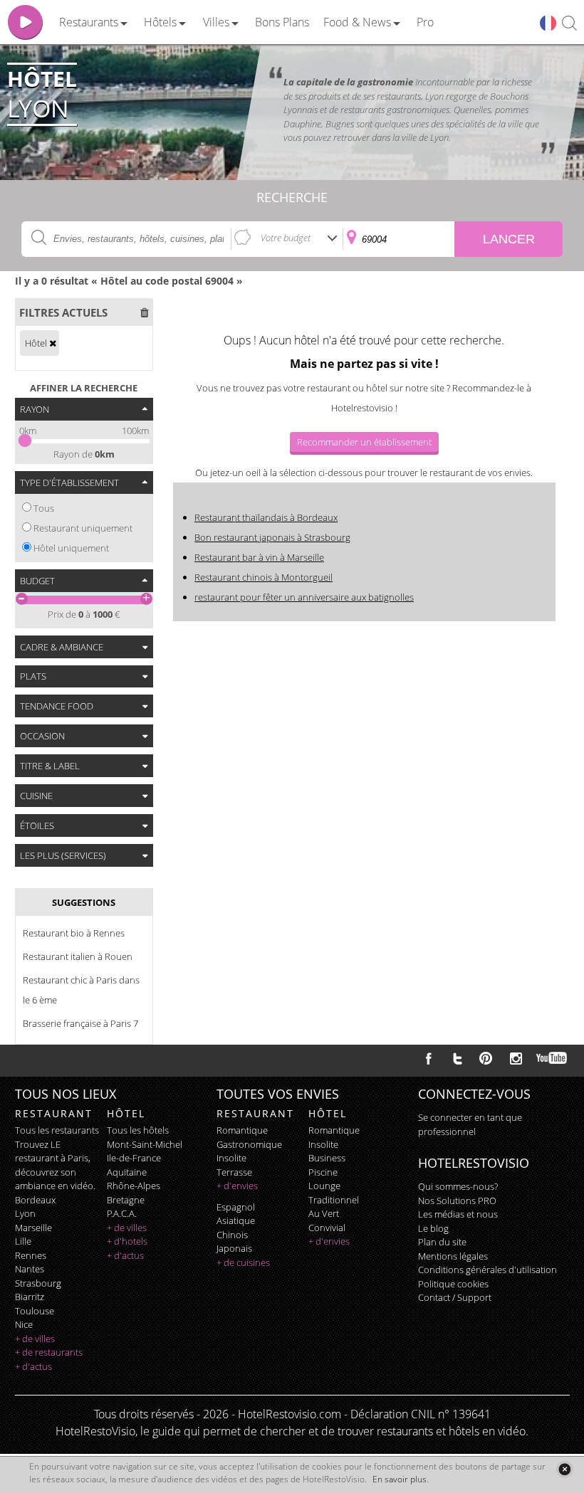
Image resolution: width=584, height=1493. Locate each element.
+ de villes (35, 1338)
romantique (242, 1130)
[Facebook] (429, 1058)
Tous (43, 508)
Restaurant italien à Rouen (77, 956)
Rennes (30, 1255)
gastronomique (249, 1144)
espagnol (236, 1207)
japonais (234, 1248)
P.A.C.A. (122, 1213)
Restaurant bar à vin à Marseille (259, 557)
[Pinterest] (486, 1058)
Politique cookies (453, 1283)
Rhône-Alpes (133, 1185)
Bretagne (126, 1199)
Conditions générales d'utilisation (487, 1269)
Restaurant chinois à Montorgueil (263, 577)
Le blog (433, 1228)
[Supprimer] (52, 343)
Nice (24, 1324)
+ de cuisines (243, 1262)
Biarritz (29, 1296)
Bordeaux (35, 1199)
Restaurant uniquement (82, 528)
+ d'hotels (127, 1241)
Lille (23, 1241)
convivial (326, 1227)
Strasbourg (38, 1283)
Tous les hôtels (138, 1130)
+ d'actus (33, 1366)
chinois (232, 1234)
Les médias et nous (458, 1214)
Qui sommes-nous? (458, 1186)
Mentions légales (453, 1256)
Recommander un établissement (364, 442)
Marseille (33, 1227)
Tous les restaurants (57, 1130)
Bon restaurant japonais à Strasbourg (272, 537)
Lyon (25, 1213)
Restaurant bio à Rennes (74, 933)
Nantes (29, 1268)
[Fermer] (564, 1469)
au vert (323, 1213)
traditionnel (333, 1199)
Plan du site (442, 1241)
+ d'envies (237, 1185)
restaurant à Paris (51, 1157)
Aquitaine (127, 1172)
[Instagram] (516, 1060)
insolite (231, 1157)
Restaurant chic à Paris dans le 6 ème (81, 990)
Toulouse (34, 1310)
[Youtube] (552, 1058)
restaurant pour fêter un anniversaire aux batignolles (304, 597)
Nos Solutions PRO (457, 1200)
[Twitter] (457, 1058)
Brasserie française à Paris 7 (80, 1023)
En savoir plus (399, 1479)
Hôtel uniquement (71, 548)
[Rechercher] (569, 23)
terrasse (234, 1172)
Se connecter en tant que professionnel (470, 1124)
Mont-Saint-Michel (144, 1144)
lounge (324, 1185)
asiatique (236, 1220)
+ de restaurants (49, 1352)
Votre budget (286, 237)
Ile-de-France (134, 1157)
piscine (323, 1172)
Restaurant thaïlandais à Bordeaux (266, 517)
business (326, 1157)
